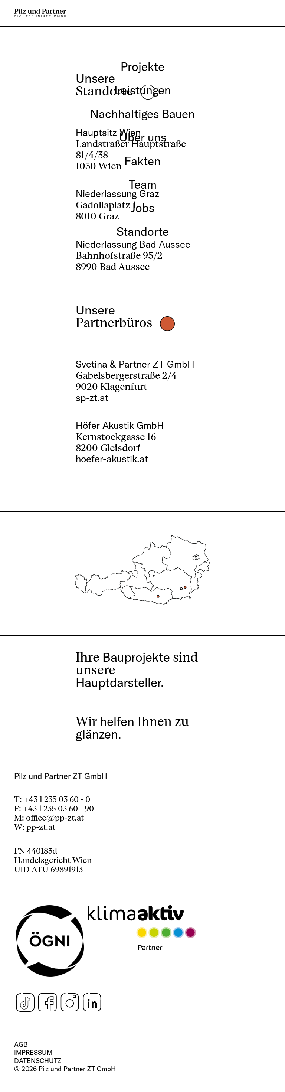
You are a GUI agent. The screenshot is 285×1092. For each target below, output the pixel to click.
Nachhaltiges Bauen (142, 113)
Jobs (142, 207)
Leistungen (142, 89)
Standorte (143, 231)
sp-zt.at (92, 397)
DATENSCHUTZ (37, 1060)
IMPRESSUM (33, 1052)
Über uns (142, 137)
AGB (20, 1044)
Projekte (142, 66)
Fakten (142, 160)
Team (143, 184)
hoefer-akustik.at (112, 459)
